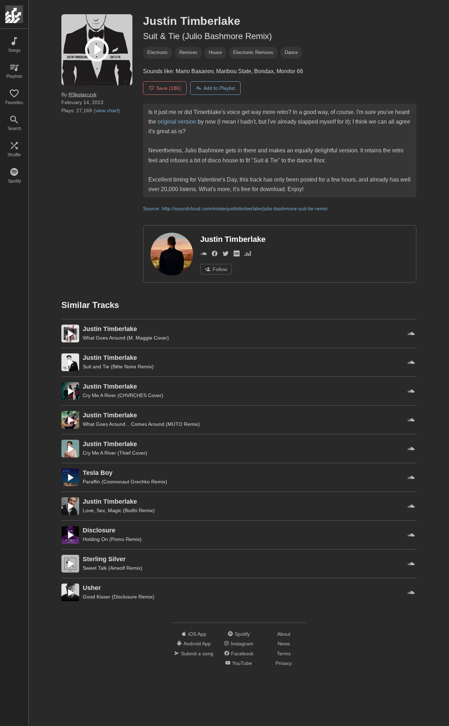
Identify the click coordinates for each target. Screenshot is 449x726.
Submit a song (197, 653)
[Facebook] (214, 254)
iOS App (197, 634)
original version (177, 122)
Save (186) (168, 88)
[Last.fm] (236, 254)
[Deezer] (247, 254)
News (284, 643)
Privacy (283, 663)
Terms (284, 653)
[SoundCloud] (203, 254)
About (283, 634)
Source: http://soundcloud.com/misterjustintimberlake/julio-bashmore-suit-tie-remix (235, 208)
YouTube (242, 663)
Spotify (242, 634)
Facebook (242, 653)
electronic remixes (253, 52)
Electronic (157, 52)
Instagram (242, 643)
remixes (188, 52)
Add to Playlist (219, 88)
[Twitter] (225, 254)
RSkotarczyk (83, 94)
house (215, 52)
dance (291, 52)
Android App (197, 643)
